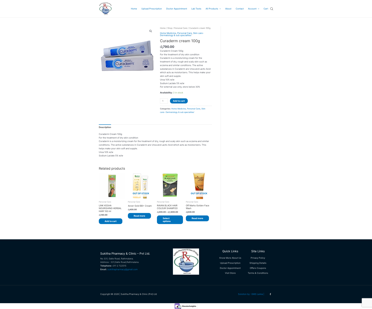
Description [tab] (105, 127)
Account (252, 8)
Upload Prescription (151, 8)
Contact (240, 8)
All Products (212, 8)
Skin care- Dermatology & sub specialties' (182, 34)
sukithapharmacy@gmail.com (123, 269)
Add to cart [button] (111, 221)
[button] (150, 31)
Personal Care (180, 28)
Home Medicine (168, 33)
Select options (167, 220)
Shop (169, 28)
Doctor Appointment (176, 8)
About (228, 8)
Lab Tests (196, 8)
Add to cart (179, 101)
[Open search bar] (271, 8)
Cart (266, 8)
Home (134, 8)
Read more (139, 215)
